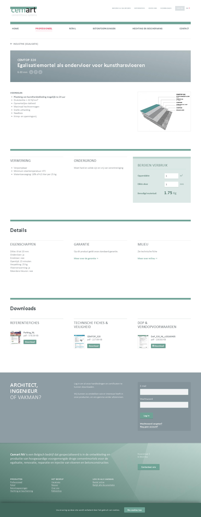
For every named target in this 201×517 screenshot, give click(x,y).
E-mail (143, 386)
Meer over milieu (146, 258)
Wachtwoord (146, 399)
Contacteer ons (148, 467)
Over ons (152, 8)
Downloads (166, 8)
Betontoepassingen (104, 28)
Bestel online (98, 482)
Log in (180, 8)
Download (30, 342)
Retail (72, 28)
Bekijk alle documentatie (104, 485)
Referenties (139, 8)
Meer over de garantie (85, 258)
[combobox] (188, 8)
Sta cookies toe (134, 510)
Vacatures (55, 482)
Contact (184, 28)
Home (15, 28)
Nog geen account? (149, 426)
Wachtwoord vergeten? (151, 423)
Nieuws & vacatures (121, 8)
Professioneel (44, 28)
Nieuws (54, 485)
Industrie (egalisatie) (25, 44)
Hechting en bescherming (147, 28)
